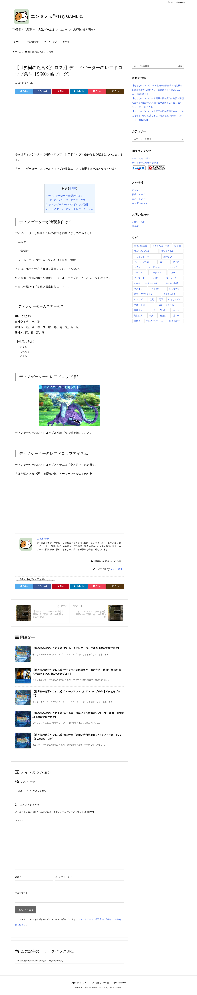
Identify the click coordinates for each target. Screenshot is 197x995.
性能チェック (140, 310)
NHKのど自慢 (140, 245)
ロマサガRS (169, 294)
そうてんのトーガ (160, 245)
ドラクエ (138, 272)
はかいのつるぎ (141, 251)
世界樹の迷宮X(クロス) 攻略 (40, 51)
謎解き (137, 321)
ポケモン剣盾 (171, 283)
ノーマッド (139, 278)
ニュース (173, 272)
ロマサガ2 (174, 288)
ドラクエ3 (156, 272)
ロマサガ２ (139, 299)
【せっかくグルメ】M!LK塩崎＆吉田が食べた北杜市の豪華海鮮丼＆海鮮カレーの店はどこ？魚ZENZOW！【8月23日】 (157, 89)
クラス (137, 267)
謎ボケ (176, 315)
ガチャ (163, 261)
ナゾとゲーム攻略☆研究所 (145, 162)
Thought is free (115, 987)
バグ (155, 278)
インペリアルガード (143, 261)
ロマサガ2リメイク (143, 294)
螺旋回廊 (138, 315)
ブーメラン (171, 278)
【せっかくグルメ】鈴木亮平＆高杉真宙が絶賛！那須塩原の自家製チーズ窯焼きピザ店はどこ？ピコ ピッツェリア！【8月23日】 (158, 102)
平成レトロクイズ (165, 304)
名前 (18, 877)
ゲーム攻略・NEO (141, 158)
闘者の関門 (174, 321)
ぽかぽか (167, 256)
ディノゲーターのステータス (67, 200)
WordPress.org (139, 203)
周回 (161, 299)
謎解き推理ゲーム (154, 321)
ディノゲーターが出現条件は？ (64, 195)
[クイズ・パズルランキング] (156, 167)
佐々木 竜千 (117, 569)
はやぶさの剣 (167, 251)
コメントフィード (140, 198)
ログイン (136, 190)
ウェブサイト (21, 892)
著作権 (135, 226)
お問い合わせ (138, 222)
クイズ (176, 261)
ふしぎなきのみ (141, 256)
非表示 (72, 188)
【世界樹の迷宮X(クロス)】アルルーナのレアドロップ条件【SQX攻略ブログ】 (76, 648)
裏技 (151, 315)
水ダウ (176, 310)
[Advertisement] (69, 126)
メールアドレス (63, 877)
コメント (19, 820)
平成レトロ (139, 304)
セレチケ (173, 267)
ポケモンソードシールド (146, 283)
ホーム (18, 51)
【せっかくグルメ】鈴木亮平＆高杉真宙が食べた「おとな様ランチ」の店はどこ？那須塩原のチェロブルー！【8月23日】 (158, 115)
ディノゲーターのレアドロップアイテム (69, 208)
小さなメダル (174, 299)
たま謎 (177, 245)
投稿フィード (138, 194)
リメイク (138, 288)
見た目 (163, 315)
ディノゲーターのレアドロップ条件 (67, 204)
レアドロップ (155, 288)
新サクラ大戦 (159, 310)
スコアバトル (154, 267)
